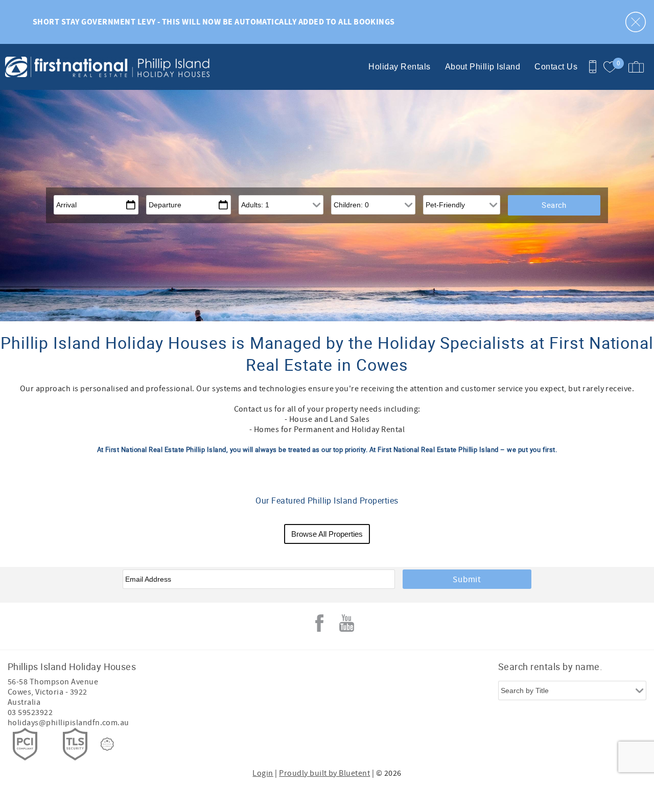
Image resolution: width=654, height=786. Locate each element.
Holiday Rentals (399, 66)
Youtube (347, 623)
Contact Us (555, 66)
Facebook (319, 623)
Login (262, 773)
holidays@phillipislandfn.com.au (68, 723)
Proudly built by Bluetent (324, 773)
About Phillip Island (483, 66)
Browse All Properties (327, 534)
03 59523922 (30, 712)
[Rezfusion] (107, 744)
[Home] (70, 67)
